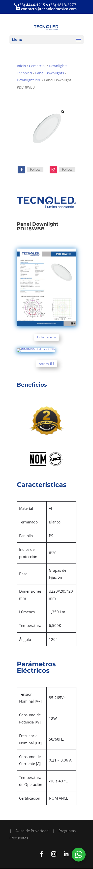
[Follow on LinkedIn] (66, 854)
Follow (35, 169)
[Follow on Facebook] (21, 169)
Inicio (21, 65)
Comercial (37, 65)
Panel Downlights (49, 73)
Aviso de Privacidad (32, 830)
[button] (62, 111)
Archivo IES (46, 363)
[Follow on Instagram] (53, 169)
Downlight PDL (29, 80)
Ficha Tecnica (46, 337)
